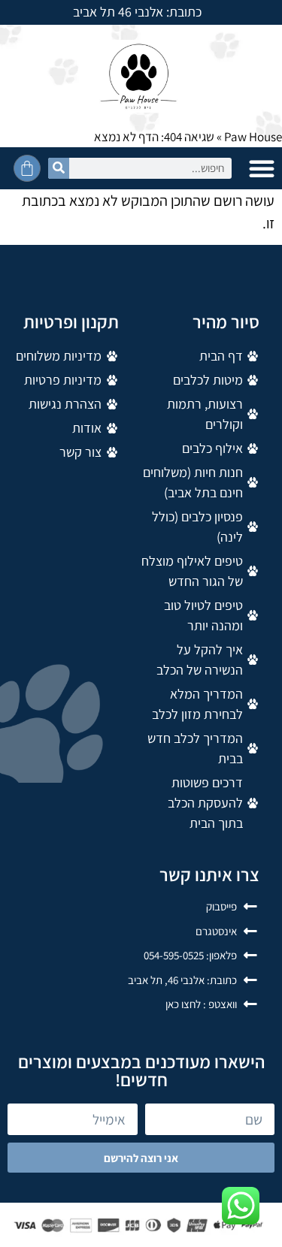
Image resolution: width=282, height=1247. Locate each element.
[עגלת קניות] (27, 168)
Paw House (253, 136)
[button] (261, 168)
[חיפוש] (58, 168)
